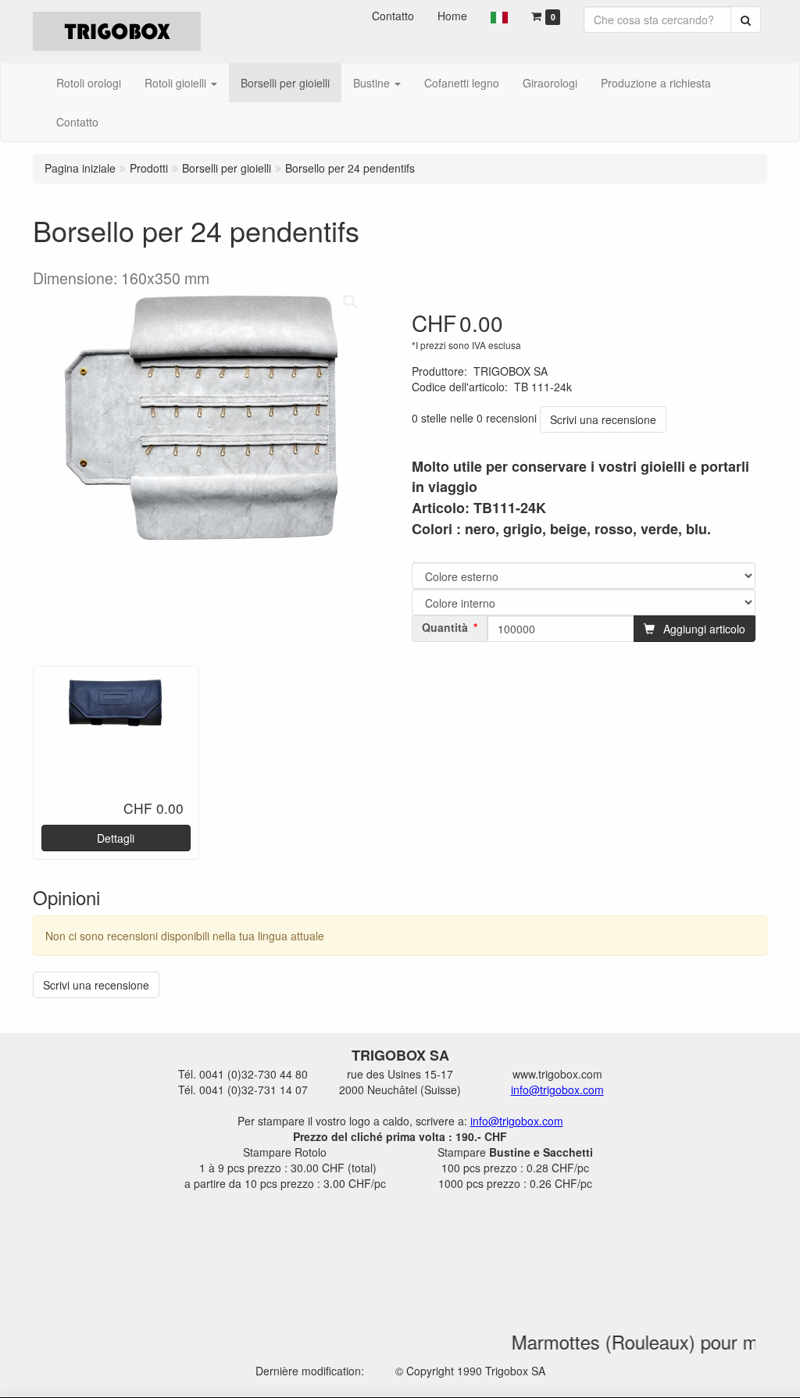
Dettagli (115, 838)
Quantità (445, 627)
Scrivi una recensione (603, 419)
